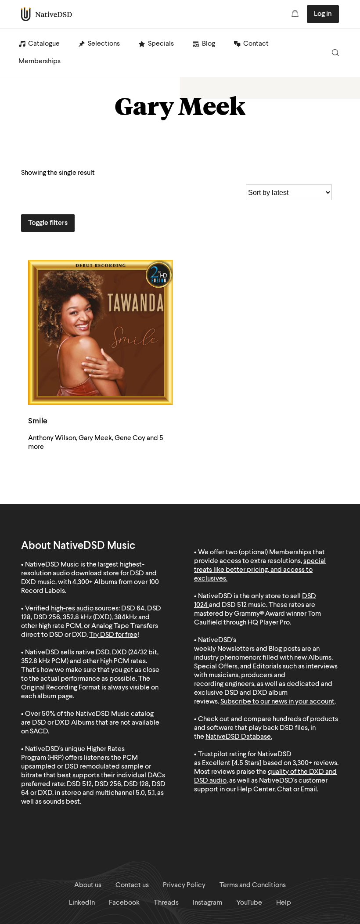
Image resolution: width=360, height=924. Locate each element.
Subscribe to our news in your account (277, 701)
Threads (166, 902)
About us (87, 885)
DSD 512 (234, 605)
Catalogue (44, 43)
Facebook (124, 902)
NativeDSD (46, 14)
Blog (208, 43)
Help (283, 902)
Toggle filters (48, 223)
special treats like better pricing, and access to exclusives (260, 570)
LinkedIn (82, 902)
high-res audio (72, 608)
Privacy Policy (184, 885)
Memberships (39, 61)
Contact (256, 43)
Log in (323, 14)
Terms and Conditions (253, 885)
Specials (161, 43)
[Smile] (100, 332)
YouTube (249, 902)
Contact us (132, 885)
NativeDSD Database (238, 736)
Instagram (207, 902)
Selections (104, 43)
